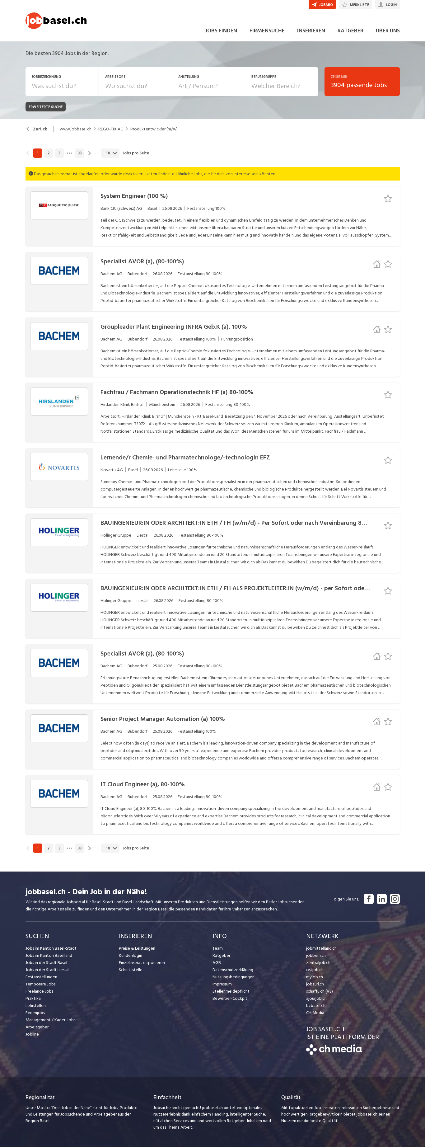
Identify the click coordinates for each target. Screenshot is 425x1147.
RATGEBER (350, 30)
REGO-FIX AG (111, 129)
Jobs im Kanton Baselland (49, 955)
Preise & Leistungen (137, 948)
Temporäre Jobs (40, 984)
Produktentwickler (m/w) (154, 129)
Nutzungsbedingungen (234, 976)
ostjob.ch (315, 969)
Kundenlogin (130, 955)
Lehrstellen (36, 1005)
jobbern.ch (316, 955)
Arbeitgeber (37, 1027)
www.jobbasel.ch (75, 129)
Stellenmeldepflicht (231, 991)
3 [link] (59, 153)
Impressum (222, 984)
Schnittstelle (130, 969)
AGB (217, 962)
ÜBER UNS (388, 30)
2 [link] (48, 153)
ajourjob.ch (316, 998)
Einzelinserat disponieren (142, 962)
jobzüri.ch (315, 984)
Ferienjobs (35, 1012)
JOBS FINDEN (221, 30)
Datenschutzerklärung (233, 969)
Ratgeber (221, 955)
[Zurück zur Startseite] (334, 1053)
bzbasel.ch (315, 1005)
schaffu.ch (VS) (319, 991)
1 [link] (37, 153)
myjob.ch (314, 976)
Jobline (32, 1034)
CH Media (315, 1012)
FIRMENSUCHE (267, 30)
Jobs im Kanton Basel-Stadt (51, 948)
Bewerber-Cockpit (230, 998)
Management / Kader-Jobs (50, 1019)
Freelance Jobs (39, 991)
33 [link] (80, 153)
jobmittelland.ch (321, 948)
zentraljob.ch (318, 962)
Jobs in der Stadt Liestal (47, 969)
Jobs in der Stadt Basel (46, 962)
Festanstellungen (41, 976)
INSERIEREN (311, 30)
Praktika (33, 998)
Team (218, 948)
